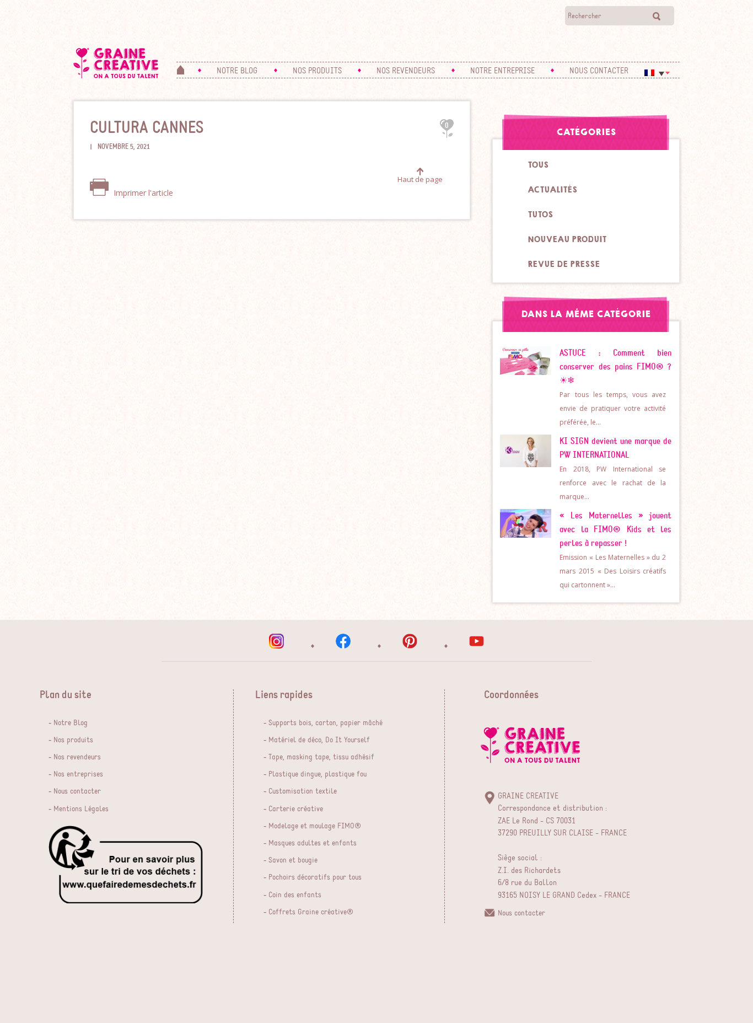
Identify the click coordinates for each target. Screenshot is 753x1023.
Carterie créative (295, 809)
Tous (538, 164)
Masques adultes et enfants (312, 843)
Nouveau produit (567, 239)
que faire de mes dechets (126, 864)
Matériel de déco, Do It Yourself (319, 740)
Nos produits (73, 740)
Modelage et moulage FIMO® (314, 826)
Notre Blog (70, 723)
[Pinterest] (409, 641)
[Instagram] (276, 641)
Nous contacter (77, 791)
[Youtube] (476, 641)
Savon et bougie (293, 860)
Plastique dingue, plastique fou (317, 774)
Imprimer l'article (142, 193)
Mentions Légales (81, 809)
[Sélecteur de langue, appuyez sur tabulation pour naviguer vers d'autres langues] (657, 73)
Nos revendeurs (77, 757)
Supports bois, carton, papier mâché (325, 723)
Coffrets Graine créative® (310, 912)
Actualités (552, 189)
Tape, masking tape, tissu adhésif (321, 757)
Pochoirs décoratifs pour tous (315, 877)
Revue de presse (564, 264)
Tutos (540, 214)
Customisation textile (302, 791)
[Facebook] (343, 641)
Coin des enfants (294, 895)
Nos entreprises (78, 774)
